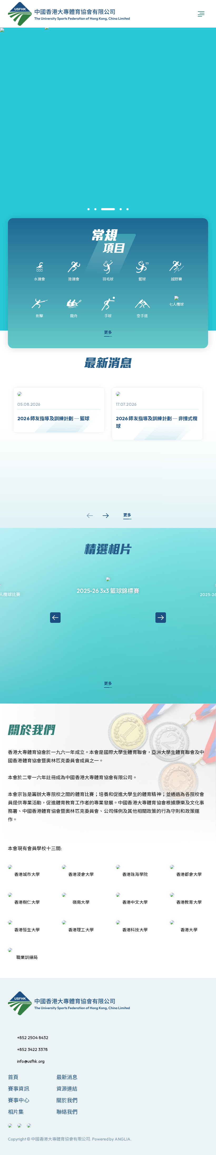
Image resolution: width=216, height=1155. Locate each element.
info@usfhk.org (31, 1061)
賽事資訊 (18, 1088)
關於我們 (67, 1100)
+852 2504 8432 (32, 1037)
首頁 (13, 1077)
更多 (108, 332)
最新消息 (67, 1077)
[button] (88, 209)
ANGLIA (122, 1139)
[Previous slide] (90, 515)
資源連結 (67, 1088)
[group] (59, 410)
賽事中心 (18, 1100)
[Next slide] (105, 515)
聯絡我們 (67, 1111)
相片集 (16, 1111)
